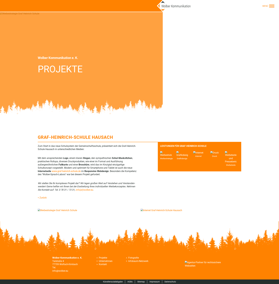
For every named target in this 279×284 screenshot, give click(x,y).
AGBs (130, 282)
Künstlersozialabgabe (113, 282)
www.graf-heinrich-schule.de (66, 171)
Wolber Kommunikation (174, 6)
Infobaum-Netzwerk (138, 261)
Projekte (103, 257)
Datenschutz (170, 282)
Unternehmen (105, 261)
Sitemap (141, 282)
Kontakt (103, 264)
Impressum (155, 282)
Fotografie (133, 257)
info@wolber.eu (60, 270)
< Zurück (42, 197)
